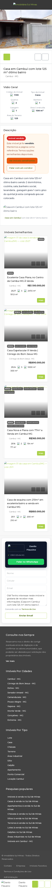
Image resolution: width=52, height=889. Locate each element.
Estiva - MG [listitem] (13, 688)
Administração (11, 877)
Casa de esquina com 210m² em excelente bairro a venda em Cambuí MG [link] (25, 503)
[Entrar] (46, 5)
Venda (10, 273)
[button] (38, 57)
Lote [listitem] (9, 738)
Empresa (20, 866)
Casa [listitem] (9, 742)
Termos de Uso (28, 609)
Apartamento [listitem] (14, 770)
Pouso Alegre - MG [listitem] (16, 702)
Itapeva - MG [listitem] (13, 706)
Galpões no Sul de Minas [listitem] (19, 832)
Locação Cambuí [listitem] (15, 779)
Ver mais (10, 661)
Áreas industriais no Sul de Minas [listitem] (24, 836)
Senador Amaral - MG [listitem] (18, 692)
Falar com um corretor (21, 168)
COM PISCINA (32, 346)
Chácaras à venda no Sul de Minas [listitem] (24, 814)
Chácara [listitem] (11, 747)
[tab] (6, 57)
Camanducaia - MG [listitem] (16, 697)
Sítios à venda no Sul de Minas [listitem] (22, 818)
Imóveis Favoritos (38, 866)
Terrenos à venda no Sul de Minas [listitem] (24, 823)
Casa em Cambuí (13, 218)
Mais (41, 300)
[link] (26, 252)
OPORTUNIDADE (33, 422)
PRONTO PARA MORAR (16, 426)
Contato (8, 866)
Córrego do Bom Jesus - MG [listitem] (21, 683)
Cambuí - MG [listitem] (14, 679)
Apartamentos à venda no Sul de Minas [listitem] (23, 808)
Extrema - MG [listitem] (14, 720)
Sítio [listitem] (9, 760)
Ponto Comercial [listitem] (15, 774)
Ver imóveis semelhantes (22, 160)
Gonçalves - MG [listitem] (15, 715)
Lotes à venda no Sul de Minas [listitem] (22, 827)
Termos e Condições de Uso (17, 871)
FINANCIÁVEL (20, 422)
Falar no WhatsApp (27, 561)
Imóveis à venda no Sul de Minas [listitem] (23, 797)
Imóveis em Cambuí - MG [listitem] (20, 841)
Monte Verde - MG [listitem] (16, 711)
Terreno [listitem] (11, 751)
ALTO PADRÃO (20, 346)
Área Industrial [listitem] (14, 756)
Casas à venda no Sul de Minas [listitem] (22, 801)
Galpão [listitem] (10, 765)
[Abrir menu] (4, 5)
